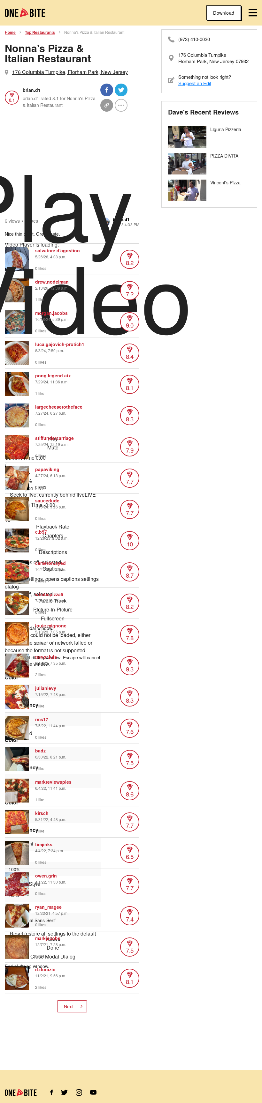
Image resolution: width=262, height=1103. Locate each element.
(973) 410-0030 (194, 39)
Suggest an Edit (194, 83)
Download (223, 13)
